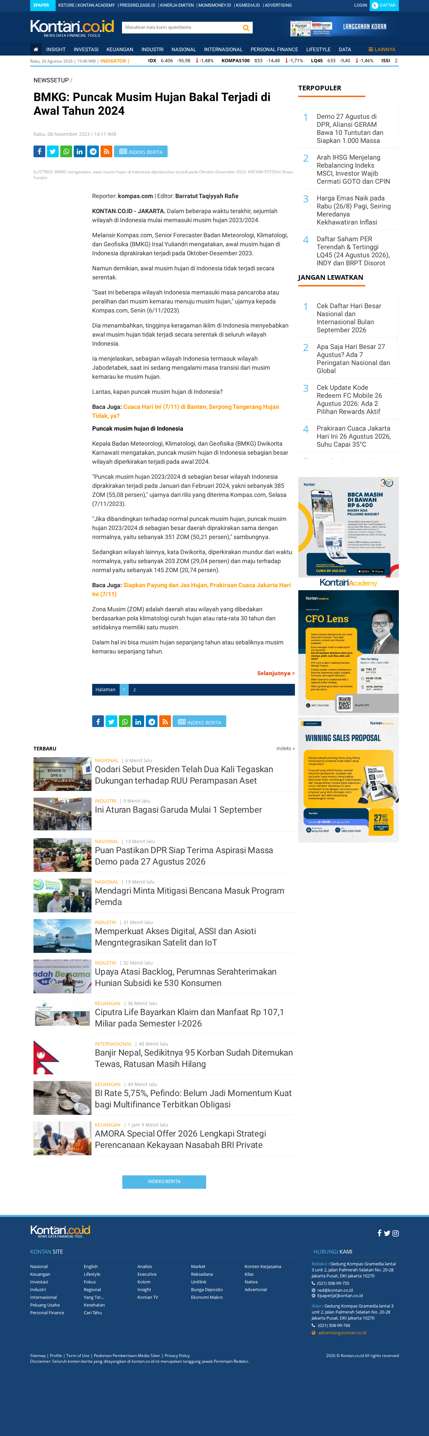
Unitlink (198, 1282)
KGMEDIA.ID (248, 5)
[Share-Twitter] (53, 151)
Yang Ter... (94, 1297)
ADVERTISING (278, 5)
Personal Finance (274, 50)
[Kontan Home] (36, 50)
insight (56, 50)
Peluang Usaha (45, 1305)
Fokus (90, 1282)
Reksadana (202, 1274)
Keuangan (120, 50)
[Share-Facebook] (39, 151)
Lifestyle (318, 50)
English (91, 1266)
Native (251, 1282)
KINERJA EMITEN (177, 5)
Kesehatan (94, 1305)
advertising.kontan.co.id (340, 1333)
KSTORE (66, 5)
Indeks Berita (164, 1181)
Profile (56, 1355)
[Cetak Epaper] (338, 34)
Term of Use (77, 1355)
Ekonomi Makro (207, 1297)
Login (360, 5)
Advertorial (256, 1289)
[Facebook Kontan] (379, 1233)
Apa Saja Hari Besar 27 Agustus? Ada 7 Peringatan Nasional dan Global (353, 359)
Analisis (144, 1266)
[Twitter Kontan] (387, 1233)
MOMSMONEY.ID (214, 5)
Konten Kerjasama (263, 1266)
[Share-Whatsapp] (66, 151)
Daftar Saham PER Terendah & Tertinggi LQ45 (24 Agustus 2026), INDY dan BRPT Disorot (353, 251)
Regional (92, 1289)
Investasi (86, 50)
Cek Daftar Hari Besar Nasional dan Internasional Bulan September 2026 (349, 318)
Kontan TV (147, 1297)
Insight (144, 1289)
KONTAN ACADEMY (96, 5)
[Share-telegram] (93, 151)
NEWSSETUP (51, 80)
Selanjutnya (274, 673)
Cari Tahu (93, 1313)
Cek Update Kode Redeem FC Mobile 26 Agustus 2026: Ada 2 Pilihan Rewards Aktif (349, 399)
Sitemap (38, 1355)
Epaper (41, 5)
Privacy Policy (177, 1355)
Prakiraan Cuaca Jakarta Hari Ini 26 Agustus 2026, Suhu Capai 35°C (354, 436)
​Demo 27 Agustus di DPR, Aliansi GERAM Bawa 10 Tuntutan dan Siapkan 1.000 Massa (350, 128)
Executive (147, 1274)
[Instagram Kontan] (395, 1233)
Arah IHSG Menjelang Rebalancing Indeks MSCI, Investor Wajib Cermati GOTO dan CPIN (353, 169)
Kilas (249, 1274)
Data (345, 50)
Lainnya (385, 50)
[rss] (106, 151)
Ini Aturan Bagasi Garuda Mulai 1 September (178, 810)
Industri (152, 50)
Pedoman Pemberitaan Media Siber (127, 1355)
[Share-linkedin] (79, 151)
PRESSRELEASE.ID (138, 5)
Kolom (143, 1282)
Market (198, 1266)
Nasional (184, 50)
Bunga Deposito (207, 1289)
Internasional (223, 50)
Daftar (387, 5)
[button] (246, 27)
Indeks (286, 748)
